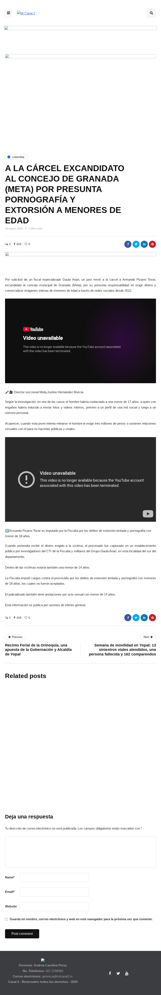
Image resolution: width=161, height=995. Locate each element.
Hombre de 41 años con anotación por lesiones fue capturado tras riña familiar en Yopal (103, 810)
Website (11, 906)
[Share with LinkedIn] (144, 244)
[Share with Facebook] (127, 244)
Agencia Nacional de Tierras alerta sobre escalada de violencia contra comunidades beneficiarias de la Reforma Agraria (103, 724)
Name (10, 877)
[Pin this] (152, 244)
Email (9, 891)
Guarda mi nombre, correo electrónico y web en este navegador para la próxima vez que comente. (81, 919)
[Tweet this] (136, 244)
